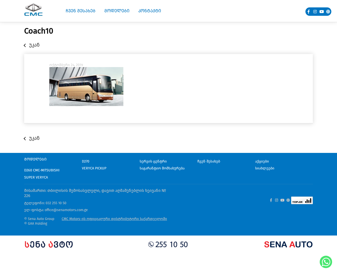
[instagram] (315, 11)
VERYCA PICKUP (94, 168)
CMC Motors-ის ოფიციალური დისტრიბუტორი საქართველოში (114, 219)
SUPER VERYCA (36, 177)
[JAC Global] (328, 11)
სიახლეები (264, 168)
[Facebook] (308, 11)
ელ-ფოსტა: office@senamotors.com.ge (56, 210)
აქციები (262, 161)
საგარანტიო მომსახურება (162, 168)
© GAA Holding (35, 224)
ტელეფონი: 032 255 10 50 (45, 203)
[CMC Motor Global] (288, 200)
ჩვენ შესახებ (208, 161)
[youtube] (322, 11)
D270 (85, 161)
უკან (34, 45)
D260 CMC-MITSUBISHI (41, 170)
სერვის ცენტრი (153, 161)
